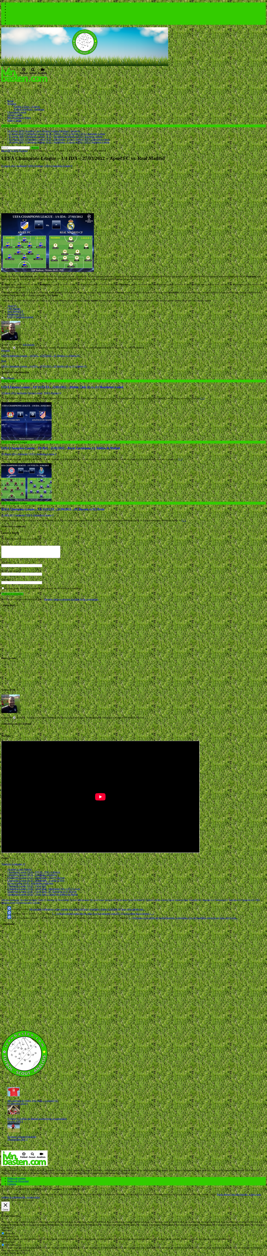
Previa (130, 900)
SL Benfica (150, 900)
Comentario (7, 544)
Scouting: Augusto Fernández (21, 1136)
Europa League (14, 115)
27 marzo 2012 (8, 166)
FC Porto (73, 900)
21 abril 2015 (7, 515)
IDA (91, 900)
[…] (202, 398)
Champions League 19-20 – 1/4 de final (26, 886)
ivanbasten (22, 166)
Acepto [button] (212, 1194)
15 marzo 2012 (8, 393)
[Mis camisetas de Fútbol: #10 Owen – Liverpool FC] (13, 1095)
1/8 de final (5, 900)
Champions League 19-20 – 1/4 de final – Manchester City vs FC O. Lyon (43, 889)
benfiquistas (14, 900)
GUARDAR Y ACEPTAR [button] (14, 1253)
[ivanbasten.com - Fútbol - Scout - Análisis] (84, 65)
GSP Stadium (14, 308)
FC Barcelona (49, 900)
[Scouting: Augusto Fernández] (13, 1131)
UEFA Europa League (24, 903)
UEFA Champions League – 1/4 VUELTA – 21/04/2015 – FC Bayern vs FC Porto (52, 509)
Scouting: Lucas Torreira (19, 869)
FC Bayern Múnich (62, 900)
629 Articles (28, 344)
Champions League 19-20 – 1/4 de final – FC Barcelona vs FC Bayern (41, 891)
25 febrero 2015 (9, 454)
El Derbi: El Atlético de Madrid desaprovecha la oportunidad (37, 1118)
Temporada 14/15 (248, 900)
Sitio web (6, 579)
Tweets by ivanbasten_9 (13, 864)
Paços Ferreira (122, 900)
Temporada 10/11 (195, 900)
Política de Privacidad (18, 1181)
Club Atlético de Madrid (28, 900)
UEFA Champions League (57, 166)
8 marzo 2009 (14, 1121)
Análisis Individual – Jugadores (29, 109)
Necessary (10, 1233)
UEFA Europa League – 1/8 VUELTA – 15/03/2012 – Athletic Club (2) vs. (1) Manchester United (62, 387)
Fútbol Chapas (14, 120)
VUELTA (36, 903)
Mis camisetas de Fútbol (19, 117)
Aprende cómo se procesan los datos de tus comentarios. (71, 599)
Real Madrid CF (15, 311)
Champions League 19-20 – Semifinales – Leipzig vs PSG (35, 880)
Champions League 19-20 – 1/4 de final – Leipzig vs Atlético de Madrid (42, 894)
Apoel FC (12, 306)
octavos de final (110, 900)
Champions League (16, 112)
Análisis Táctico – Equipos (27, 106)
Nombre (5, 562)
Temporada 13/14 (235, 900)
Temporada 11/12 (15, 314)
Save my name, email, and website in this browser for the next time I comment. (42, 588)
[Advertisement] (57, 90)
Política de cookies (16, 1178)
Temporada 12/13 (221, 900)
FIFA (9, 150)
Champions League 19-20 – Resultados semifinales (32, 875)
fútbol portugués (83, 900)
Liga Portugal (99, 900)
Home (10, 101)
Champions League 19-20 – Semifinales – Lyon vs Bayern (36, 877)
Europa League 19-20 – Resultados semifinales (30, 883)
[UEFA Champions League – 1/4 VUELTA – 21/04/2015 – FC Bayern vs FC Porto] (26, 500)
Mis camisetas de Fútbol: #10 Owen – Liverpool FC (32, 1100)
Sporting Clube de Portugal (164, 900)
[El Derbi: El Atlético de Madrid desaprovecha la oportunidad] (13, 1113)
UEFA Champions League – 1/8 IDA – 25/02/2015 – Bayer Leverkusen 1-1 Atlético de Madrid (60, 448)
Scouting (11, 103)
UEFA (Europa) (35, 166)
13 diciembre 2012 (16, 1103)
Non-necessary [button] (8, 1242)
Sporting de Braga (181, 900)
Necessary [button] (6, 1230)
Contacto (11, 1184)
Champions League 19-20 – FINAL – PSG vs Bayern (33, 872)
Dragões (41, 900)
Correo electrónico (10, 571)
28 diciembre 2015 (16, 1139)
